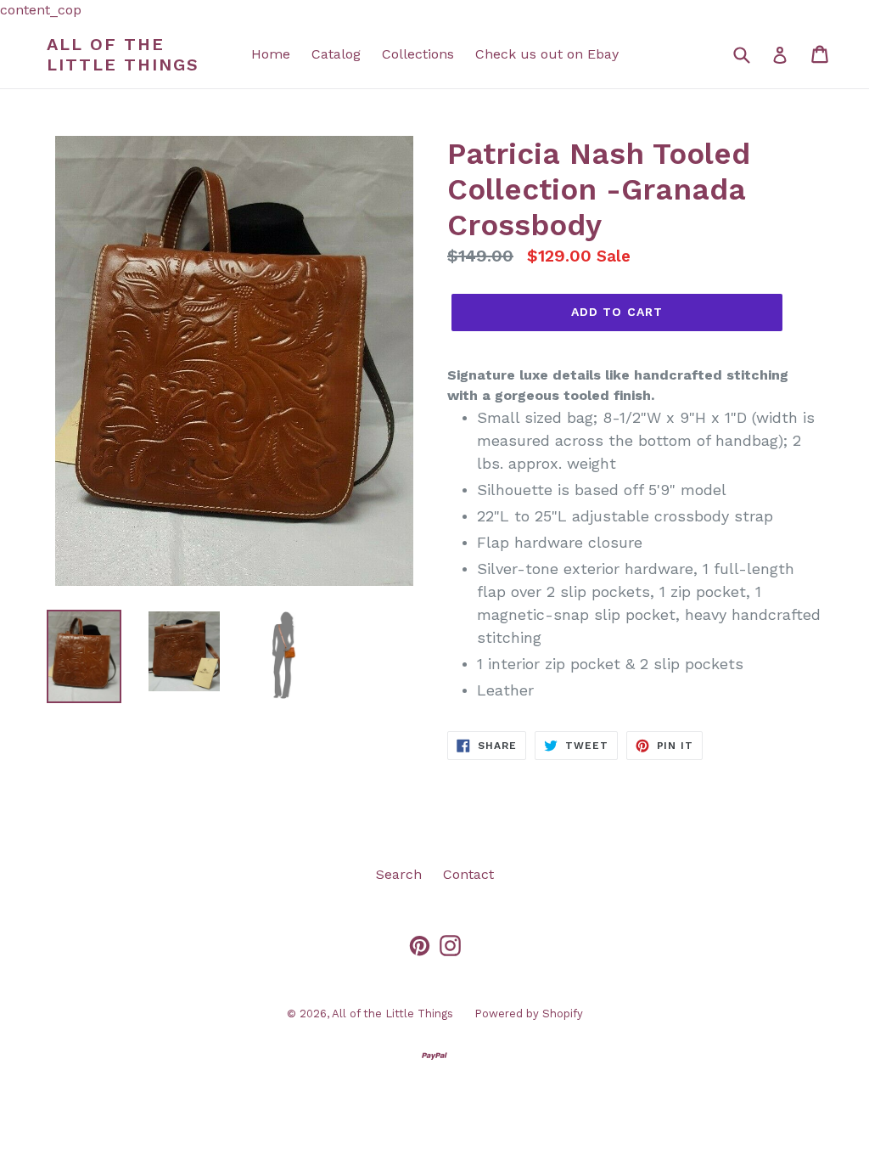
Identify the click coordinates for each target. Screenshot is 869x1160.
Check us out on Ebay (547, 54)
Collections (418, 54)
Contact (468, 874)
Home (270, 54)
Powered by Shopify (528, 1013)
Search (399, 874)
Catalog (336, 54)
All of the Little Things (123, 54)
